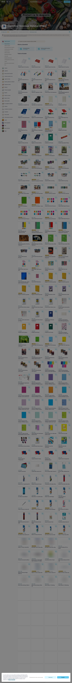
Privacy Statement (12, 679)
